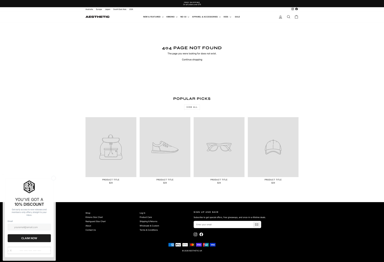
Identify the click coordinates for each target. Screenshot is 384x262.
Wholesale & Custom (149, 225)
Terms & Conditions (149, 230)
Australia (89, 9)
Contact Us (91, 230)
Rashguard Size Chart (96, 221)
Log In (142, 213)
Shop (88, 213)
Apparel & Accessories (205, 17)
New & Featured (152, 17)
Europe (99, 9)
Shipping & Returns (148, 221)
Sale (237, 17)
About (88, 225)
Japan (107, 9)
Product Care (146, 217)
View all (192, 107)
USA (131, 9)
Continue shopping (192, 59)
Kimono (170, 17)
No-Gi (183, 17)
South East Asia (119, 9)
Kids (226, 17)
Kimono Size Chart (94, 217)
